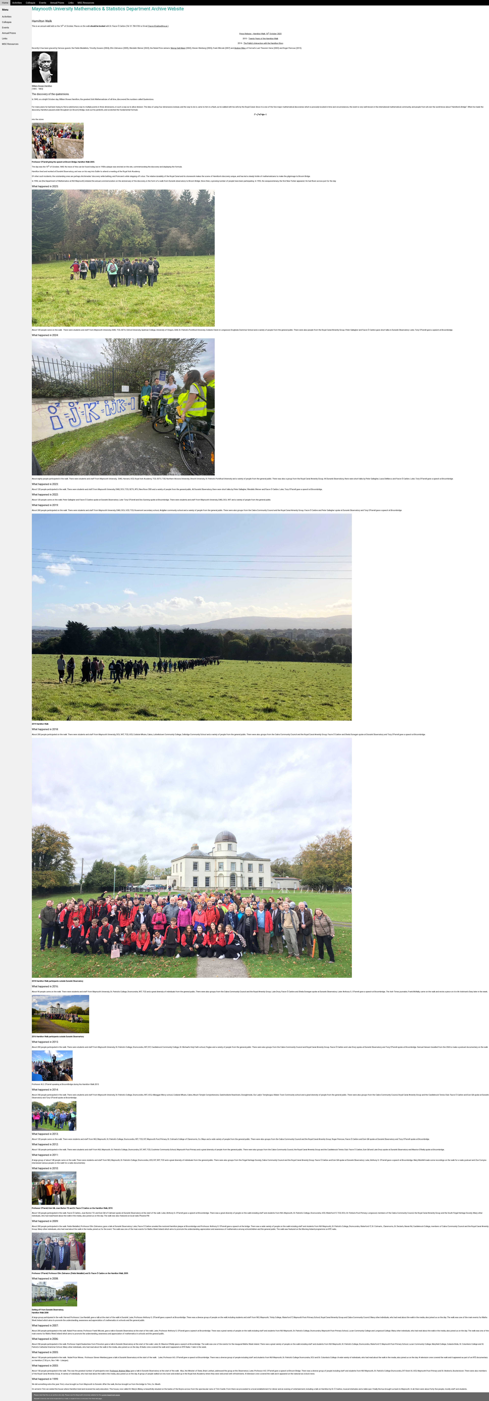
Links (71, 2)
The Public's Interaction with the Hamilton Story (263, 43)
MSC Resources (86, 2)
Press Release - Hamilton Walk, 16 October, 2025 (260, 34)
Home (5, 2)
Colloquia (30, 2)
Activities (17, 2)
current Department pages (110, 1395)
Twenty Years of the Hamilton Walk (263, 38)
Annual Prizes (57, 2)
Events (42, 2)
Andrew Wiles (240, 48)
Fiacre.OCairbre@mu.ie (158, 26)
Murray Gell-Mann (178, 48)
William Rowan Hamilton (42, 86)
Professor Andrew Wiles (120, 1371)
